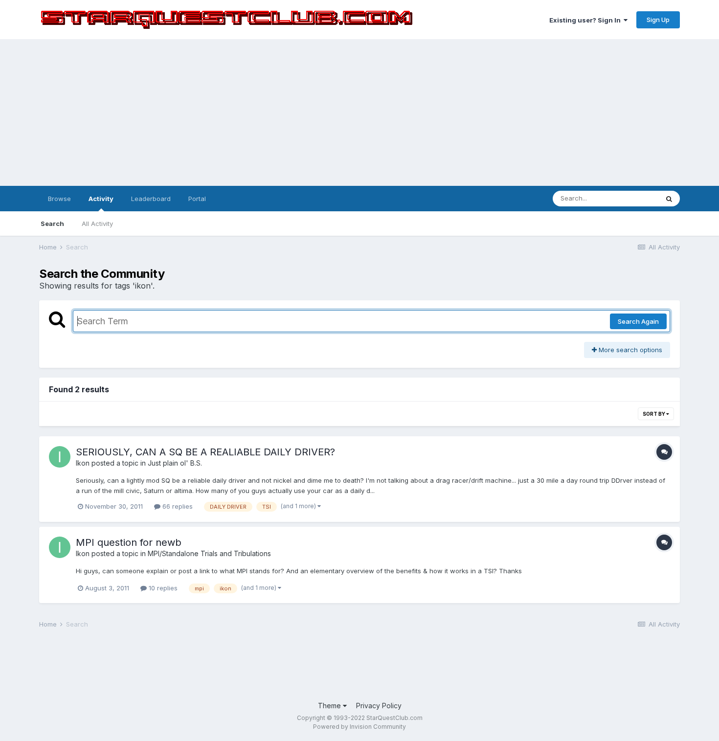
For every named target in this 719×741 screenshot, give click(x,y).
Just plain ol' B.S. (175, 463)
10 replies (162, 588)
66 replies (176, 506)
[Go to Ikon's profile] (59, 457)
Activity (101, 198)
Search (52, 223)
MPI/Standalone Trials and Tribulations (209, 553)
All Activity (97, 223)
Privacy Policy (379, 705)
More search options (629, 350)
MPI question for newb (128, 542)
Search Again (638, 321)
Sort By (654, 414)
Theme (330, 705)
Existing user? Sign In (586, 20)
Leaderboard (151, 198)
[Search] (669, 198)
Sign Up (658, 19)
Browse (59, 198)
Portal (197, 198)
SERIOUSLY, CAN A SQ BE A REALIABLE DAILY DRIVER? (205, 452)
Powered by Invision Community (359, 726)
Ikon (83, 463)
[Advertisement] (359, 112)
